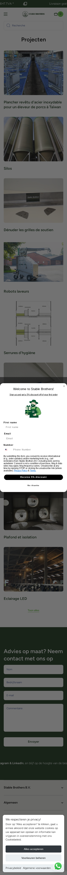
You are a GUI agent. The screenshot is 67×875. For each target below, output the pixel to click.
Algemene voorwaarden (37, 868)
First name (10, 422)
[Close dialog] (64, 386)
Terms (33, 471)
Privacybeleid (13, 868)
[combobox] (8, 449)
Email (7, 434)
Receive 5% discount (33, 477)
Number (8, 445)
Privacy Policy (21, 471)
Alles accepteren (33, 849)
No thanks (33, 485)
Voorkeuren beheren (33, 857)
